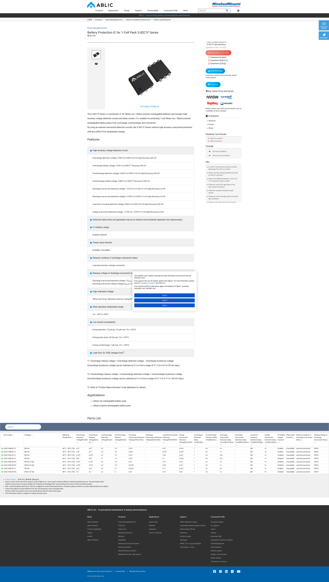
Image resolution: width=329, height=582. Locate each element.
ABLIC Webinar (92, 540)
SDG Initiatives (216, 547)
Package (209, 146)
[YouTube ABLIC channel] (239, 571)
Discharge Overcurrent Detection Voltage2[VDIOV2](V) (154, 437)
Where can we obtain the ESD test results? (222, 202)
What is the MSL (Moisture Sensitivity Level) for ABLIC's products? (223, 174)
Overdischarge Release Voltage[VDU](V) (120, 437)
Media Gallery (216, 558)
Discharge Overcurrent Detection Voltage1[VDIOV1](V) (137, 437)
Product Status (10, 479)
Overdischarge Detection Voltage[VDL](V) (106, 437)
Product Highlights (94, 529)
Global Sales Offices (187, 529)
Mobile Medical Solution (127, 551)
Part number (7, 435)
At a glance (215, 525)
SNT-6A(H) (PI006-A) (220, 151)
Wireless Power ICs (125, 533)
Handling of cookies (148, 283)
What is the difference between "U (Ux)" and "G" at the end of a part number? (222, 180)
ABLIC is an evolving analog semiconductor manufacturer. (164, 15)
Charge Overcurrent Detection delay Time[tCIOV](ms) (271, 438)
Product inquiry (185, 536)
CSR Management (217, 543)
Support (138, 10)
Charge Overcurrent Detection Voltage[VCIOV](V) (185, 438)
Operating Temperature (66, 436)
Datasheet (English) (218, 57)
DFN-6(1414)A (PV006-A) (221, 155)
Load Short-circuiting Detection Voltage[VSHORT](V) (170, 437)
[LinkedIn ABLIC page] (227, 571)
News (185, 10)
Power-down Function (290, 436)
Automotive (153, 522)
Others (210, 128)
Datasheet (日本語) (218, 63)
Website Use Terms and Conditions (99, 571)
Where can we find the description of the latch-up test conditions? (221, 186)
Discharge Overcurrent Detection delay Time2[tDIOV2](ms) (242, 438)
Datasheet (219, 53)
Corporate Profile (171, 10)
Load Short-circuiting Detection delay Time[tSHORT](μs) (256, 438)
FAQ (207, 162)
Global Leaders (216, 551)
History (213, 533)
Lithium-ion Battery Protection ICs (138, 20)
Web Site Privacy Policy (137, 571)
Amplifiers (122, 540)
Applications (113, 10)
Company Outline (217, 522)
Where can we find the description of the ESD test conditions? (223, 198)
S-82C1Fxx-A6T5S (216, 138)
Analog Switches (124, 547)
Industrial (152, 529)
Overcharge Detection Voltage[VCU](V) (82, 437)
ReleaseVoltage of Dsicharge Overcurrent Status (321, 437)
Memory (121, 536)
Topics (89, 533)
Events (89, 536)
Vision (213, 529)
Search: (11, 427)
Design (127, 10)
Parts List (214, 84)
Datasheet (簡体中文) (219, 60)
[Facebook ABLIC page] (215, 571)
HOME (89, 20)
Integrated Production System (222, 540)
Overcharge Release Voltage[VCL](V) (93, 438)
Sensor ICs (122, 529)
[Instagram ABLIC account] (221, 571)
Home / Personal (155, 533)
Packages (183, 540)
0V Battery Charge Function (281, 437)
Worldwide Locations (219, 561)
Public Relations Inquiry (188, 522)
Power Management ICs (114, 20)
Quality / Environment (218, 554)
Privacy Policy (120, 571)
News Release (92, 522)
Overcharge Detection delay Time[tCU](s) (198, 438)
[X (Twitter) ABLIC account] (233, 571)
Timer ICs (121, 525)
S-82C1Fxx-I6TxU (216, 141)
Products (99, 10)
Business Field (216, 536)
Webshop (183, 533)
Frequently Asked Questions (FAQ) (192, 525)
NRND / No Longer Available (190, 543)
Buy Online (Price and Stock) (221, 91)
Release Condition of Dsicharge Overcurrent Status (304, 437)
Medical (152, 525)
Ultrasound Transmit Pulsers (128, 543)
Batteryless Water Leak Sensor (129, 554)
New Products (92, 525)
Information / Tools (187, 547)
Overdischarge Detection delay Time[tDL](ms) (211, 437)
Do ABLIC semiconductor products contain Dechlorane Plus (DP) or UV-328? (222, 168)
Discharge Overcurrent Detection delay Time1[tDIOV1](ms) (227, 438)
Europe (211, 124)
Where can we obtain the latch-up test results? (220, 192)
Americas (212, 121)
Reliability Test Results (216, 134)
